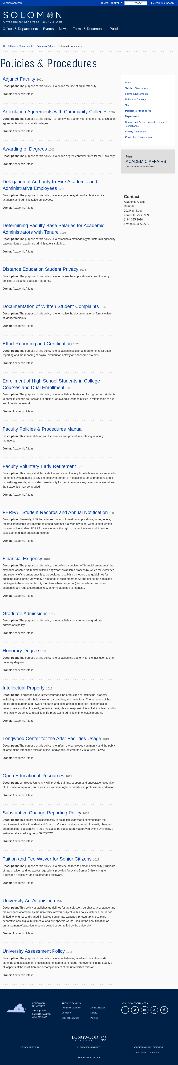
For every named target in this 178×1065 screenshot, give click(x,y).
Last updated (84, 1057)
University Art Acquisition (29, 900)
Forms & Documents (88, 29)
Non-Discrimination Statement (148, 1047)
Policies (115, 29)
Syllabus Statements (136, 88)
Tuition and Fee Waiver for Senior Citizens (47, 859)
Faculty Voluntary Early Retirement (39, 466)
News (63, 29)
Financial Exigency (22, 558)
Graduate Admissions (25, 613)
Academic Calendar (71, 1008)
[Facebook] (125, 1010)
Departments (132, 116)
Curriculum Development (138, 137)
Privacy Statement (30, 1047)
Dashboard (162, 3)
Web (106, 3)
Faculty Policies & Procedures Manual (43, 429)
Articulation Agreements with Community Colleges (55, 111)
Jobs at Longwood (70, 1018)
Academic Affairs (46, 46)
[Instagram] (144, 1010)
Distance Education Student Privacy (40, 269)
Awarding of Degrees (25, 149)
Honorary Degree (21, 650)
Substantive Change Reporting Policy (42, 812)
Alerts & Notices (97, 1008)
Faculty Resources (135, 131)
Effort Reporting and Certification (37, 343)
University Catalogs (135, 99)
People (118, 3)
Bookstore (66, 1013)
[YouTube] (154, 1010)
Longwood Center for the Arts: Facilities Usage (52, 738)
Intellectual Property (24, 688)
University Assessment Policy (34, 951)
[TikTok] (164, 1010)
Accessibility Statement (148, 1052)
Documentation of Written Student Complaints (51, 306)
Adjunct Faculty (19, 79)
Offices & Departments (20, 29)
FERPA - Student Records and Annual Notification (55, 512)
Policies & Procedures (138, 110)
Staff (127, 105)
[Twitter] (135, 1010)
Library (93, 1013)
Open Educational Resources (33, 775)
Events (48, 29)
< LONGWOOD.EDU (12, 3)
